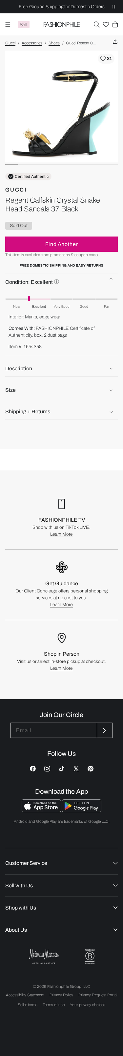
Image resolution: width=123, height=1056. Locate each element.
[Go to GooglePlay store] (81, 810)
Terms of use (54, 1004)
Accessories (32, 43)
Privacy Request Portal (97, 995)
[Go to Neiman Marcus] (44, 956)
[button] (96, 24)
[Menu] (7, 24)
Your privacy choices (87, 1004)
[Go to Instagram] (47, 768)
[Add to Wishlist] (106, 59)
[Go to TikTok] (61, 768)
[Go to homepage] (61, 24)
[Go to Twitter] (76, 768)
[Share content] (115, 42)
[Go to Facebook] (33, 768)
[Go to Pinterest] (90, 768)
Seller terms (27, 1004)
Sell (23, 24)
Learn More (61, 534)
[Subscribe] (104, 730)
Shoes (54, 43)
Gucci (10, 43)
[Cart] (115, 24)
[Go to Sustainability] (89, 956)
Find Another (61, 244)
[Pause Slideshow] (114, 6)
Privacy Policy (61, 995)
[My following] (106, 24)
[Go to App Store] (42, 810)
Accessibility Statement (25, 995)
